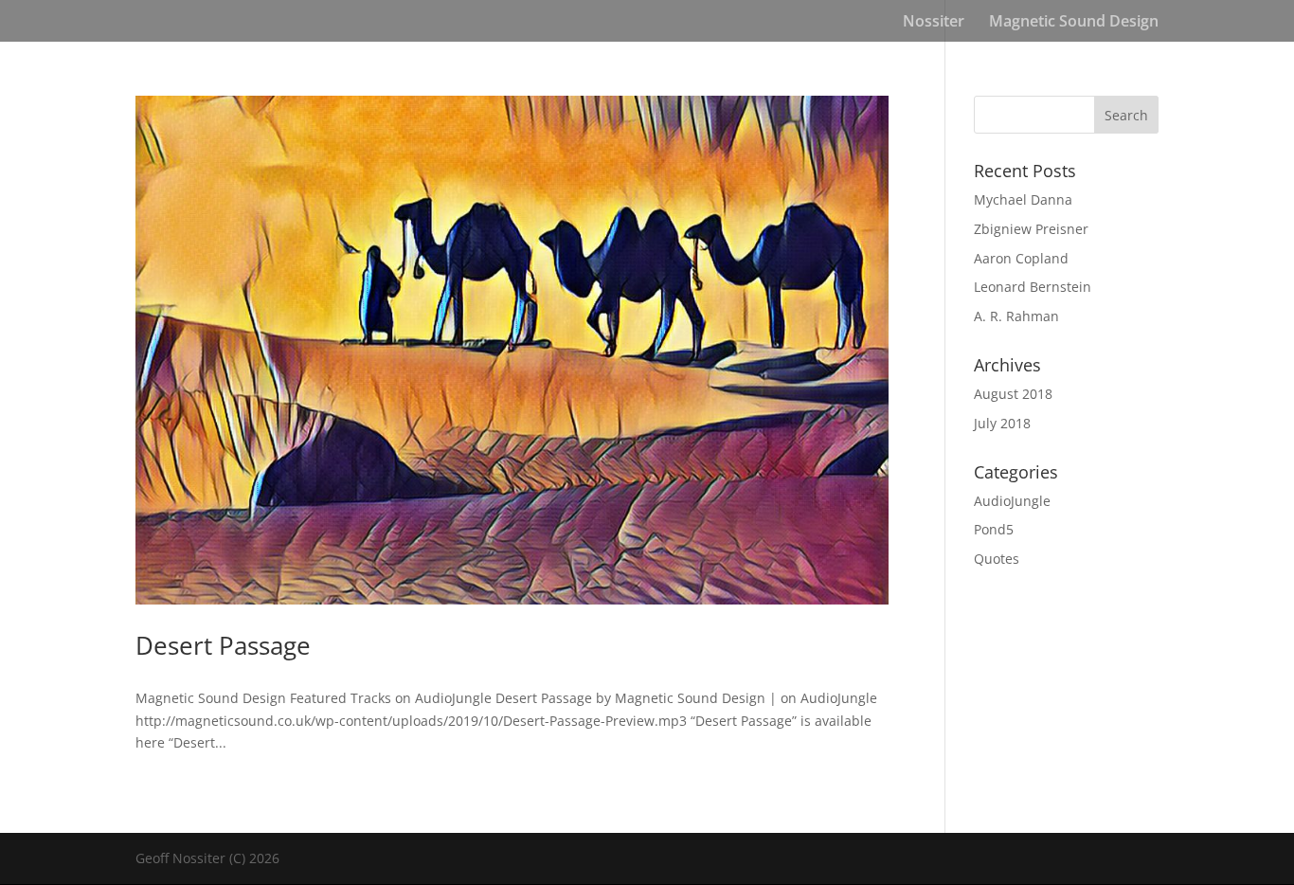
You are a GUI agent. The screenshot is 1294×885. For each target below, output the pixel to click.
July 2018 (1002, 423)
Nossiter (933, 22)
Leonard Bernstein (1032, 287)
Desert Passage (223, 645)
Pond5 (994, 529)
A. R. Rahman (1016, 316)
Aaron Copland (1021, 258)
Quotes (996, 559)
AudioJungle (1012, 501)
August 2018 (1013, 394)
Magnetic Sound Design (1074, 22)
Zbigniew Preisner (1031, 229)
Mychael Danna (1023, 199)
